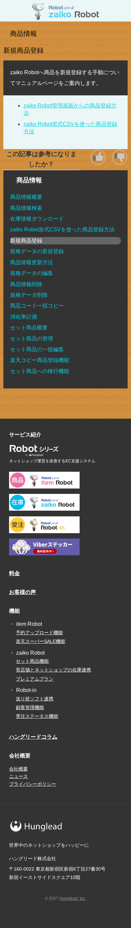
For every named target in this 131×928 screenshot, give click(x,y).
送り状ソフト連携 (34, 698)
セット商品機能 (32, 661)
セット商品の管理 (31, 338)
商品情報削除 (26, 284)
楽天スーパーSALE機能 (40, 641)
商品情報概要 (26, 197)
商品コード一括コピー (37, 306)
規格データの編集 (31, 273)
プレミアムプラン (34, 679)
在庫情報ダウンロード (37, 219)
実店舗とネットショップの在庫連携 (53, 669)
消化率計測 (23, 317)
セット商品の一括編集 (37, 349)
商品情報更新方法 (31, 262)
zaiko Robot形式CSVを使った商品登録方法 (62, 229)
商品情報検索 (26, 208)
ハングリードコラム (33, 737)
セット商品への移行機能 (39, 371)
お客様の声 (22, 592)
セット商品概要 (29, 327)
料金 (14, 573)
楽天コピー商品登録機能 (39, 360)
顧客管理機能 (30, 707)
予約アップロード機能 (39, 632)
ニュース (18, 776)
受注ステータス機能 (37, 716)
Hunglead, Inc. (72, 898)
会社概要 (18, 769)
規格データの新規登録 (37, 251)
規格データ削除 (29, 295)
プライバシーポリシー (32, 784)
